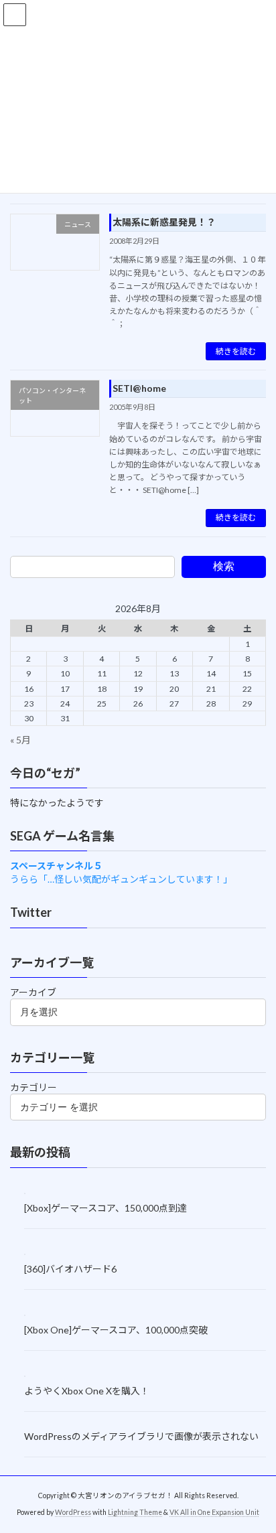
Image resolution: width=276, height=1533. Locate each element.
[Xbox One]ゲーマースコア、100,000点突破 (116, 1329)
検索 (223, 566)
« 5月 (20, 739)
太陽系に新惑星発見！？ (164, 222)
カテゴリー (33, 1087)
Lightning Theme (135, 1512)
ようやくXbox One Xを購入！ (86, 1390)
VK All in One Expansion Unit (214, 1512)
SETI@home (139, 388)
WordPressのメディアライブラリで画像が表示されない (141, 1435)
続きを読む (236, 351)
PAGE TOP (256, 1472)
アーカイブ (33, 992)
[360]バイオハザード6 (70, 1268)
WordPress (73, 1512)
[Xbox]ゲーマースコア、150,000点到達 (105, 1207)
